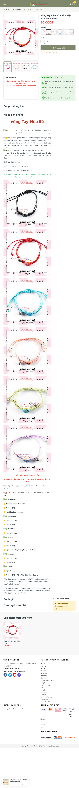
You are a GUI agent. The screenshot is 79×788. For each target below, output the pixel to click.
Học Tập (43, 666)
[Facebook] (5, 675)
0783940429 (16, 668)
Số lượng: (44, 37)
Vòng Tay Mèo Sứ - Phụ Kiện (11, 642)
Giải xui (43, 687)
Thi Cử (43, 668)
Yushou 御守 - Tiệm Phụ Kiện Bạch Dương (22, 575)
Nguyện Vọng (45, 690)
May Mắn (43, 664)
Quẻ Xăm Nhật (45, 702)
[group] (21, 37)
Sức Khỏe (44, 675)
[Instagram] (19, 675)
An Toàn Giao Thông (47, 680)
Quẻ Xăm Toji (15, 781)
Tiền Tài (43, 671)
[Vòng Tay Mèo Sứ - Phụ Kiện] (12, 630)
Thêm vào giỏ (58, 48)
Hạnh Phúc (44, 692)
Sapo (57, 746)
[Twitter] (10, 675)
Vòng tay (43, 683)
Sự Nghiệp (44, 673)
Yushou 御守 (10, 508)
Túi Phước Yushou (46, 697)
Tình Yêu (43, 678)
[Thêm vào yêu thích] (50, 52)
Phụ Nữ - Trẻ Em (46, 685)
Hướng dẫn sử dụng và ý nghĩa (13, 709)
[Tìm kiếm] (70, 4)
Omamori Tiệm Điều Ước (15, 504)
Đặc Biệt (43, 694)
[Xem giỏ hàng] (73, 3)
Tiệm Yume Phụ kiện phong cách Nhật (20, 550)
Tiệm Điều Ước (11, 520)
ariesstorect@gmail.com (16, 671)
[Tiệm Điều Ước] (39, 3)
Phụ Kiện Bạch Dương (14, 512)
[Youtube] (14, 675)
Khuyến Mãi (44, 699)
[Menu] (4, 4)
